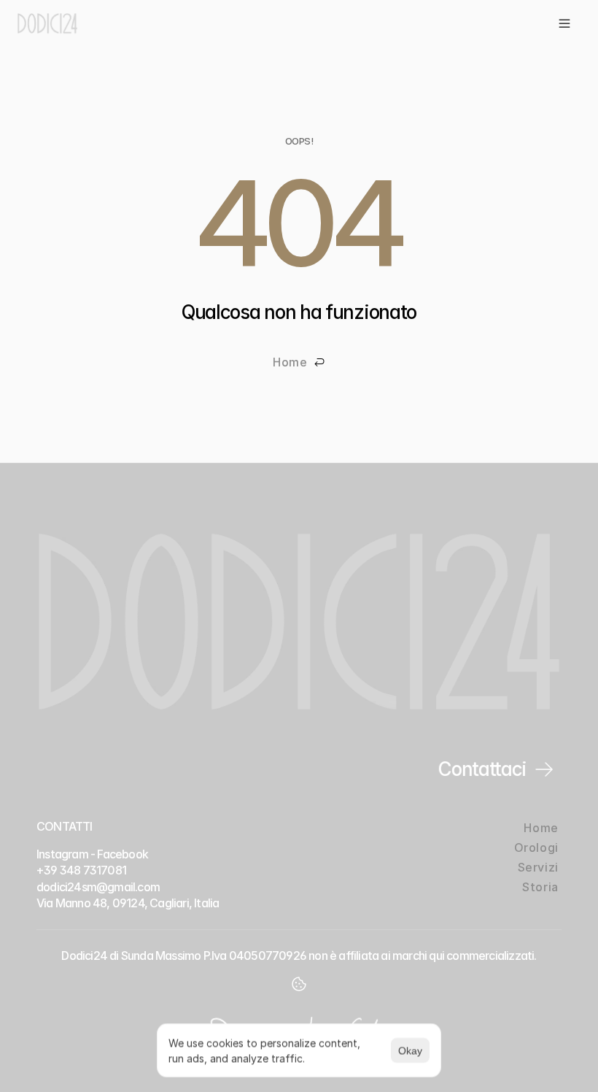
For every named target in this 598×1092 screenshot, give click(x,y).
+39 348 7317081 (81, 870)
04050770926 (267, 955)
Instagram (62, 854)
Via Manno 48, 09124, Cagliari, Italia (127, 903)
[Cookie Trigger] (299, 984)
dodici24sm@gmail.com (98, 887)
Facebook (122, 854)
